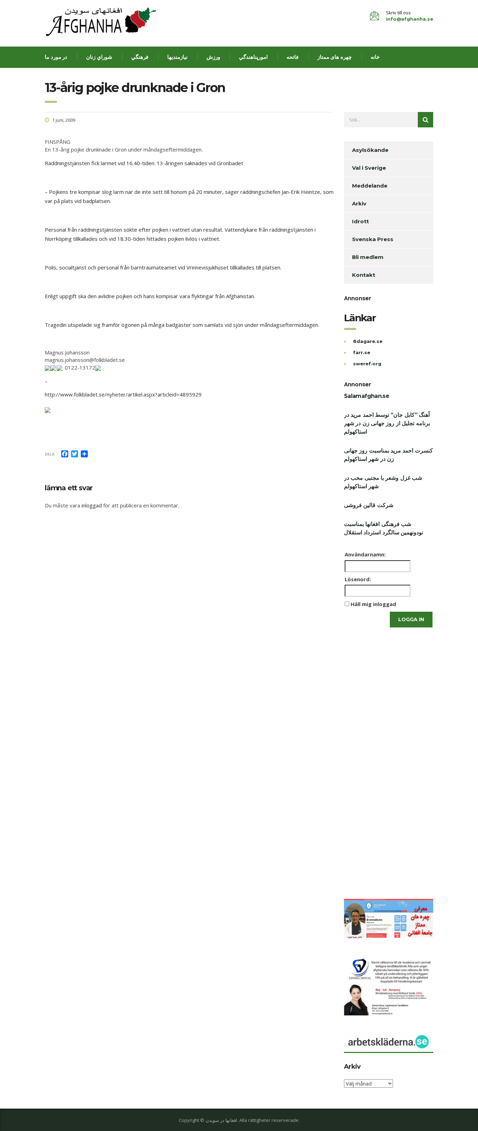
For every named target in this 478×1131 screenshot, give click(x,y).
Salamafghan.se (366, 396)
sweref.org (367, 363)
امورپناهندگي (253, 57)
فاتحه (292, 57)
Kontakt (363, 275)
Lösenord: (358, 579)
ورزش (213, 57)
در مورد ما (56, 57)
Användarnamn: (365, 554)
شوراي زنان (99, 57)
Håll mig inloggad (373, 603)
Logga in (411, 619)
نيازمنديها (177, 57)
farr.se (361, 352)
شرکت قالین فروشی (368, 505)
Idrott (360, 221)
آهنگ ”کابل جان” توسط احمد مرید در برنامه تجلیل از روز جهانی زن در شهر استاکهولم (387, 423)
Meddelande (369, 185)
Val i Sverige (369, 167)
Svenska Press (372, 239)
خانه (375, 57)
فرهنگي (139, 57)
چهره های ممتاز (334, 57)
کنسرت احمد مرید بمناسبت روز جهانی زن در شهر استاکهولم (388, 454)
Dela (50, 454)
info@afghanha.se (409, 19)
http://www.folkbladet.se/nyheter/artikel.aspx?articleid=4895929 (123, 394)
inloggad (92, 505)
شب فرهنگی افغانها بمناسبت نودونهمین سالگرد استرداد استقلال (383, 528)
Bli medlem (368, 257)
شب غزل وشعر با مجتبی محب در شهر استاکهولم (383, 482)
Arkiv (359, 203)
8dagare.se (367, 341)
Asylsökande (370, 150)
